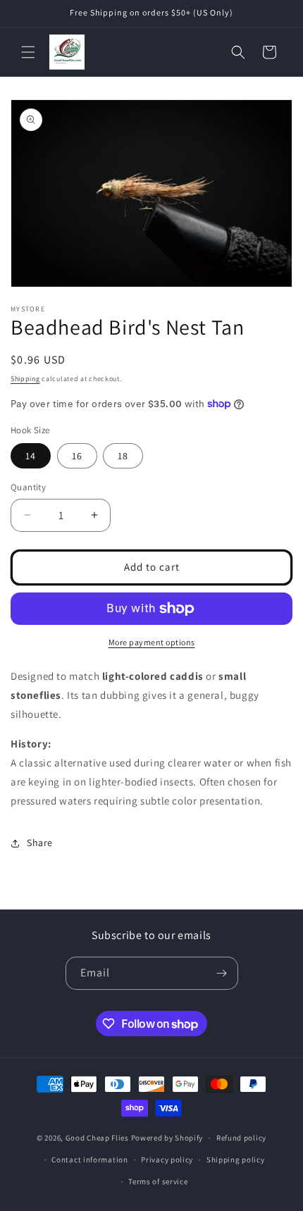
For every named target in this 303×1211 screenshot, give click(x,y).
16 (77, 455)
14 (30, 455)
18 (123, 455)
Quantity (28, 487)
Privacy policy (167, 1160)
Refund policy (241, 1138)
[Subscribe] (221, 973)
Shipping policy (235, 1160)
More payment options (152, 642)
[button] (28, 52)
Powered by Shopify (167, 1138)
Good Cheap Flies (97, 1138)
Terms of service (157, 1181)
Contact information (89, 1160)
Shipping (25, 378)
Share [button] (40, 842)
